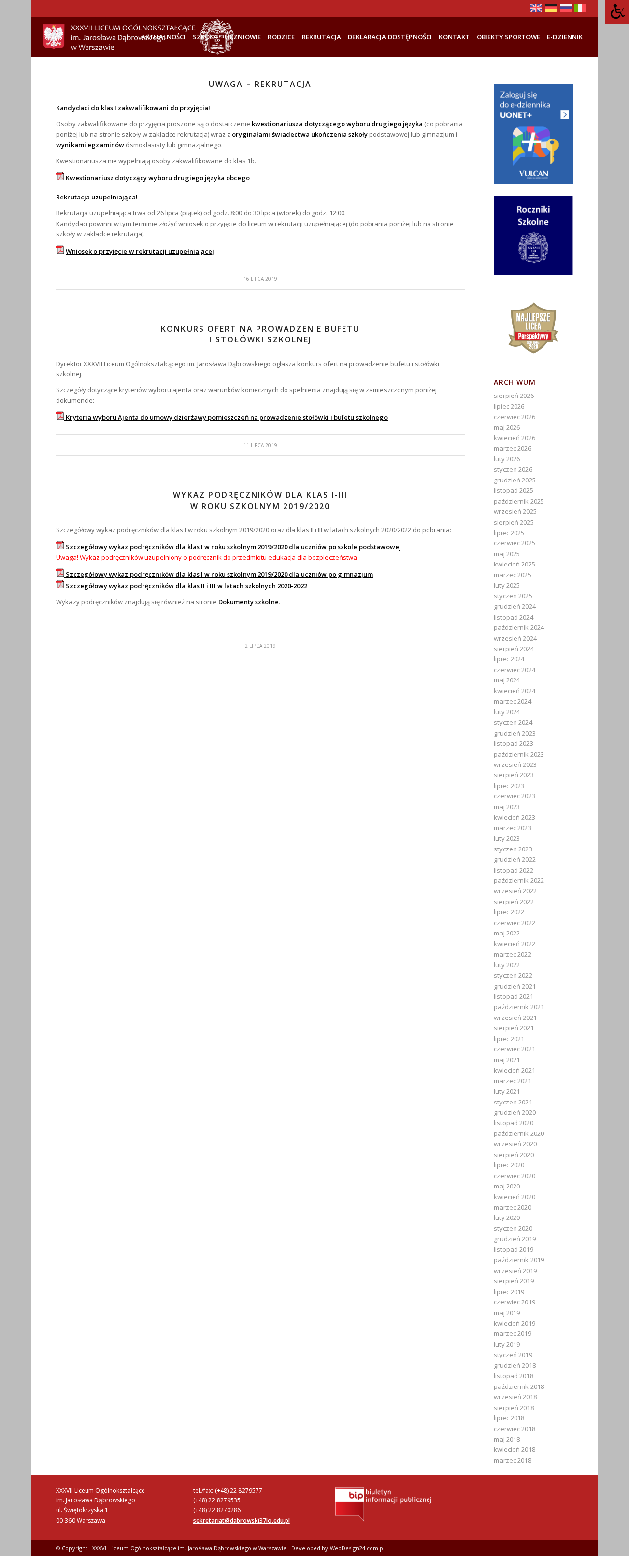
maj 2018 (507, 1439)
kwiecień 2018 (514, 1449)
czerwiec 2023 (514, 796)
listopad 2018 (513, 1375)
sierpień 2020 (514, 1154)
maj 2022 (507, 933)
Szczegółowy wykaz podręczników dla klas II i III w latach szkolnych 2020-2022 (185, 585)
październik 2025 (519, 501)
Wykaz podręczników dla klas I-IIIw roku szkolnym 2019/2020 (260, 500)
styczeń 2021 (513, 1102)
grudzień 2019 (515, 1238)
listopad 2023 (513, 743)
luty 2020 (507, 1217)
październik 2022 (519, 880)
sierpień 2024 (514, 648)
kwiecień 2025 (514, 564)
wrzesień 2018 (515, 1396)
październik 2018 (519, 1386)
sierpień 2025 (514, 522)
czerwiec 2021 (514, 1049)
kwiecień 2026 (514, 437)
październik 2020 (519, 1133)
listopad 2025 (513, 490)
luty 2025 (507, 585)
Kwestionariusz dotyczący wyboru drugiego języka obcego (157, 177)
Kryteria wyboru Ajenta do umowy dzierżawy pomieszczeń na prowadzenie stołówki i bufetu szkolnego (226, 417)
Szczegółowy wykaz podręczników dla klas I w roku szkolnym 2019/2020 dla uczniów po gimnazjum (218, 574)
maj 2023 (507, 806)
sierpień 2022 (514, 901)
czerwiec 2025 (514, 542)
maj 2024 (507, 680)
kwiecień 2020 (514, 1196)
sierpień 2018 (514, 1407)
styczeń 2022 (513, 975)
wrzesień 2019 (515, 1270)
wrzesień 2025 (515, 511)
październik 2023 (519, 754)
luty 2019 (507, 1344)
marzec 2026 (512, 448)
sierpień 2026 (514, 395)
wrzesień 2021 (515, 1017)
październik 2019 (519, 1259)
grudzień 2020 (515, 1112)
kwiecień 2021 (514, 1070)
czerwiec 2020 (514, 1175)
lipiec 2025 (509, 532)
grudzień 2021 (515, 986)
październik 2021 (519, 1006)
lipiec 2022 (509, 911)
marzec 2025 (512, 574)
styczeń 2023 (513, 849)
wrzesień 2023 (515, 764)
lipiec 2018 (509, 1418)
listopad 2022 (513, 870)
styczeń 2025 (513, 596)
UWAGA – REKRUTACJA (260, 84)
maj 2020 (507, 1186)
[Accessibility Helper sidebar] (617, 12)
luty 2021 (507, 1091)
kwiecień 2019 (514, 1323)
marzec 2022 (512, 954)
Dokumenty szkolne (248, 601)
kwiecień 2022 (514, 943)
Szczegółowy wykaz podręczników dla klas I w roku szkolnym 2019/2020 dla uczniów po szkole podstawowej (232, 546)
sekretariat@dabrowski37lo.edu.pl (241, 1520)
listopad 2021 (513, 996)
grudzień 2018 (515, 1365)
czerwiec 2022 (514, 922)
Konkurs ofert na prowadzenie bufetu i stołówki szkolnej (260, 334)
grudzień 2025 (515, 480)
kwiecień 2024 (514, 690)
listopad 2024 (513, 617)
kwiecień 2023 (514, 817)
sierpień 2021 (514, 1027)
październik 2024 (519, 627)
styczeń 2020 (513, 1228)
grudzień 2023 (515, 733)
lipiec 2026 (509, 406)
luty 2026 (507, 458)
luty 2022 (507, 965)
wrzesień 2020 (515, 1143)
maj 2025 (507, 553)
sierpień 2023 (514, 774)
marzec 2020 (512, 1207)
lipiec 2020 (509, 1164)
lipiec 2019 (509, 1291)
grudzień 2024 (515, 606)
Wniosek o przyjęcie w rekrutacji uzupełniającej (140, 251)
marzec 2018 (512, 1460)
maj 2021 (507, 1059)
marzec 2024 (512, 701)
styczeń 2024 (513, 722)
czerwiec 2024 (514, 669)
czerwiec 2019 (514, 1302)
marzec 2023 (512, 827)
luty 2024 (507, 711)
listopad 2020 (513, 1122)
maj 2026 (507, 427)
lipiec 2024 (509, 658)
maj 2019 (507, 1312)
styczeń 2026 (513, 469)
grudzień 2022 (515, 859)
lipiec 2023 (509, 785)
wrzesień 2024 (515, 638)
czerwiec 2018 (514, 1428)
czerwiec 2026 (514, 416)
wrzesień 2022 (515, 890)
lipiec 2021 (509, 1038)
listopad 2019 (513, 1249)
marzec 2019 (512, 1333)
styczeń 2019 (513, 1354)
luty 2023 (507, 838)
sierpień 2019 (514, 1280)
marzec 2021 (512, 1080)
